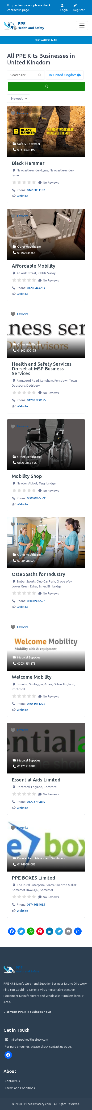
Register (79, 10)
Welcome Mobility (31, 677)
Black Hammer (28, 163)
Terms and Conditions (20, 1088)
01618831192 (26, 149)
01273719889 (26, 766)
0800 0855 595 (27, 462)
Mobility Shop (27, 476)
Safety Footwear (28, 143)
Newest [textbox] (17, 98)
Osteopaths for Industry (38, 574)
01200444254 (26, 252)
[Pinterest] (40, 932)
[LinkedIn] (49, 932)
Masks (39, 858)
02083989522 (26, 560)
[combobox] (18, 98)
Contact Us (12, 1080)
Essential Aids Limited (36, 779)
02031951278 (26, 663)
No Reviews (50, 182)
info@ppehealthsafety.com (29, 1039)
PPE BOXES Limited (33, 877)
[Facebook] (12, 932)
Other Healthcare (29, 246)
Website (22, 196)
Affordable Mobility (33, 266)
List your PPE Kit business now (27, 1011)
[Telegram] (59, 932)
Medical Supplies (28, 657)
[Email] (68, 932)
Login (64, 10)
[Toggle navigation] (82, 25)
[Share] (78, 932)
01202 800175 (26, 350)
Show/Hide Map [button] (46, 40)
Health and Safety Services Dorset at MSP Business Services (41, 368)
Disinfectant (25, 858)
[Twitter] (21, 932)
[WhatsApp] (30, 932)
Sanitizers (58, 858)
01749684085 (26, 864)
